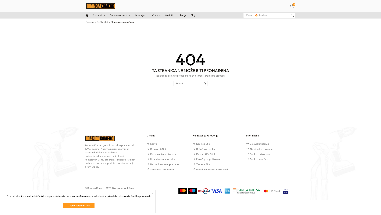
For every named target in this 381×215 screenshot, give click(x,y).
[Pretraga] (292, 15)
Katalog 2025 (158, 148)
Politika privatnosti (260, 154)
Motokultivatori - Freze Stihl (212, 169)
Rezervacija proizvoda (163, 154)
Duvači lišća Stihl (205, 154)
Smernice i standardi (162, 169)
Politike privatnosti (140, 196)
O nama (151, 135)
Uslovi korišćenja (259, 143)
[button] (292, 6)
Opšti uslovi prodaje (261, 148)
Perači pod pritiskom (208, 159)
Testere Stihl (203, 164)
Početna (90, 22)
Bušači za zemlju (205, 148)
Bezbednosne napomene (164, 164)
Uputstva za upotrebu (162, 159)
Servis (153, 143)
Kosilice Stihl (203, 143)
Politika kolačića (259, 159)
